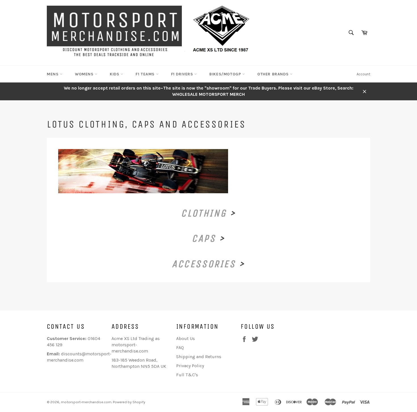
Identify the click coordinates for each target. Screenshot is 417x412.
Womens (85, 74)
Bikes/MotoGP (225, 74)
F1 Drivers (183, 74)
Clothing (203, 213)
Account (363, 74)
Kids (115, 74)
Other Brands (273, 74)
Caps (204, 238)
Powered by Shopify (129, 402)
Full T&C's (187, 374)
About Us (185, 338)
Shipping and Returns (198, 356)
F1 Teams (146, 74)
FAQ (180, 347)
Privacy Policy (190, 365)
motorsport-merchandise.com (86, 402)
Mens (53, 74)
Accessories (204, 264)
